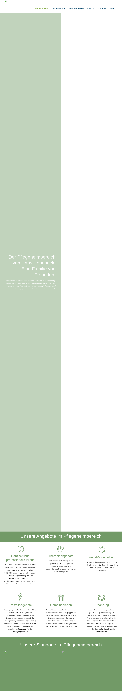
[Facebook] (109, 3)
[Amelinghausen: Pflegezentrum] (89, 671)
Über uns (90, 8)
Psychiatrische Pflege (76, 8)
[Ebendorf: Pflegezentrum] (32, 671)
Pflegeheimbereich (41, 8)
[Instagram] (114, 3)
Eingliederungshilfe (58, 8)
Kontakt (112, 8)
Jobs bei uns (101, 8)
